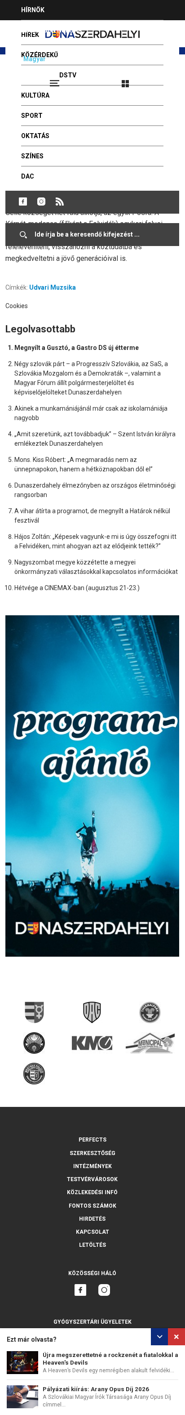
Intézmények (92, 1166)
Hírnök (32, 9)
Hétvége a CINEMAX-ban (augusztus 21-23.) (77, 587)
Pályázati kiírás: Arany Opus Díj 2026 (96, 1389)
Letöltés (92, 1245)
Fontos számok (92, 1206)
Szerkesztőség (92, 1153)
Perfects (92, 1140)
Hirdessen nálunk (51, 30)
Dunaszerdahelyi (23, 201)
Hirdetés (92, 1219)
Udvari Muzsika (52, 287)
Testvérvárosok (92, 1179)
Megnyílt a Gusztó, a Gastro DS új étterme (76, 347)
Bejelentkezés (159, 79)
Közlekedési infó (92, 1192)
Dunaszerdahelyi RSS (60, 201)
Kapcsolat (92, 1232)
